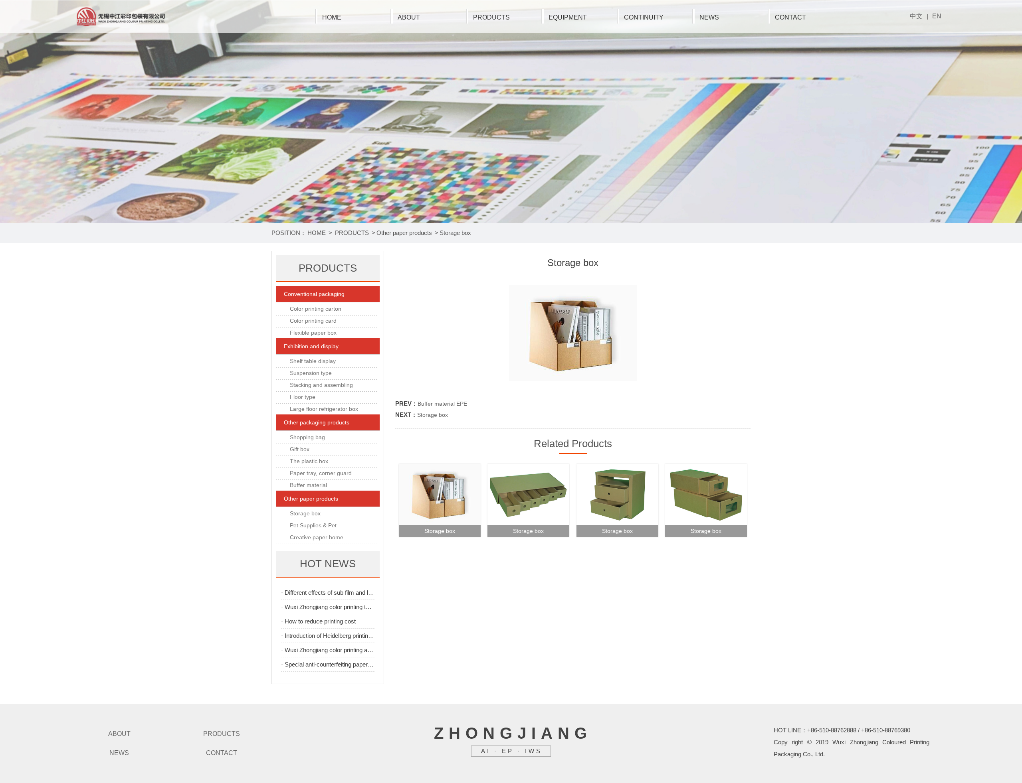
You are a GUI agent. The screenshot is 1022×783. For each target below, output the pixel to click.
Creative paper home (316, 537)
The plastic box (309, 461)
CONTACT (790, 17)
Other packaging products (316, 422)
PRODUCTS (491, 17)
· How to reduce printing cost (318, 621)
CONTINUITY (644, 17)
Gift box (299, 449)
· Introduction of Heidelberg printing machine (327, 635)
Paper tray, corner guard (321, 473)
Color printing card (313, 321)
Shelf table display (313, 361)
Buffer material (308, 485)
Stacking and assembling (321, 385)
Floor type (302, 397)
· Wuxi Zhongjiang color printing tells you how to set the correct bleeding (327, 607)
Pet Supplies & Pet (313, 525)
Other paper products (404, 232)
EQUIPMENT (568, 17)
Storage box (455, 232)
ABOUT (409, 17)
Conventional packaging (314, 294)
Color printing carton (315, 309)
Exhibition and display (311, 346)
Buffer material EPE (442, 403)
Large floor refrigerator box (324, 409)
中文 (916, 16)
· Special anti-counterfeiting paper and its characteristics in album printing (327, 664)
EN (936, 16)
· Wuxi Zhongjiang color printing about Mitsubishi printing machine (327, 650)
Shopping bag (307, 437)
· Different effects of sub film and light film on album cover (327, 592)
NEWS (709, 17)
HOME (331, 17)
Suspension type (311, 373)
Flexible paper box (313, 332)
